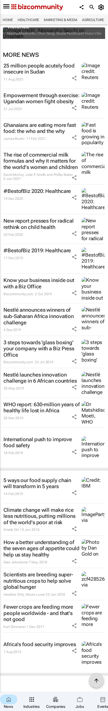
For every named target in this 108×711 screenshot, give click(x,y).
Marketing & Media (60, 20)
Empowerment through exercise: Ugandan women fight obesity (41, 98)
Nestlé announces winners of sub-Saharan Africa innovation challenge (38, 316)
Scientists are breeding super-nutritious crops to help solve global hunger (38, 580)
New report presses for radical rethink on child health (38, 224)
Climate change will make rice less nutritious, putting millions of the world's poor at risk (39, 516)
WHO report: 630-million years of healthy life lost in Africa (41, 407)
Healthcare (28, 20)
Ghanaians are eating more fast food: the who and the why (39, 128)
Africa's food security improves (39, 644)
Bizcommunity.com (18, 294)
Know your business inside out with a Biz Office (38, 283)
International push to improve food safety (37, 442)
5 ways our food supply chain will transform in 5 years (37, 483)
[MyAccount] (102, 7)
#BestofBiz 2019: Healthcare (37, 250)
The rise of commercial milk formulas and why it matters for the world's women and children (40, 161)
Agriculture (93, 20)
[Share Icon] (74, 78)
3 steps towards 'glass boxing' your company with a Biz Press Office (38, 348)
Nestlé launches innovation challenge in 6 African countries (40, 378)
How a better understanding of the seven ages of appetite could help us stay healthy (41, 548)
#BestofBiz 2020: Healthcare (37, 191)
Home (8, 20)
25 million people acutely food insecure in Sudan (39, 69)
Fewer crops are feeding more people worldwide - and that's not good (38, 613)
